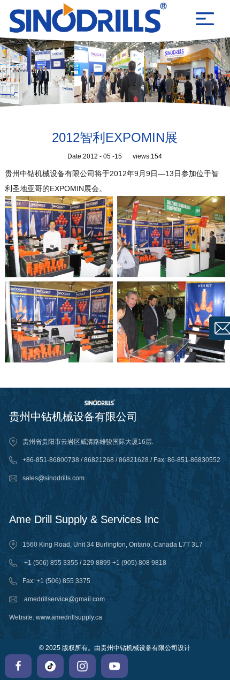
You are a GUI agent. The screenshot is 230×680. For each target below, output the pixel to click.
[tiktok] (50, 666)
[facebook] (18, 666)
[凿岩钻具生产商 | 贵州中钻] (102, 18)
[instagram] (82, 666)
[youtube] (114, 666)
